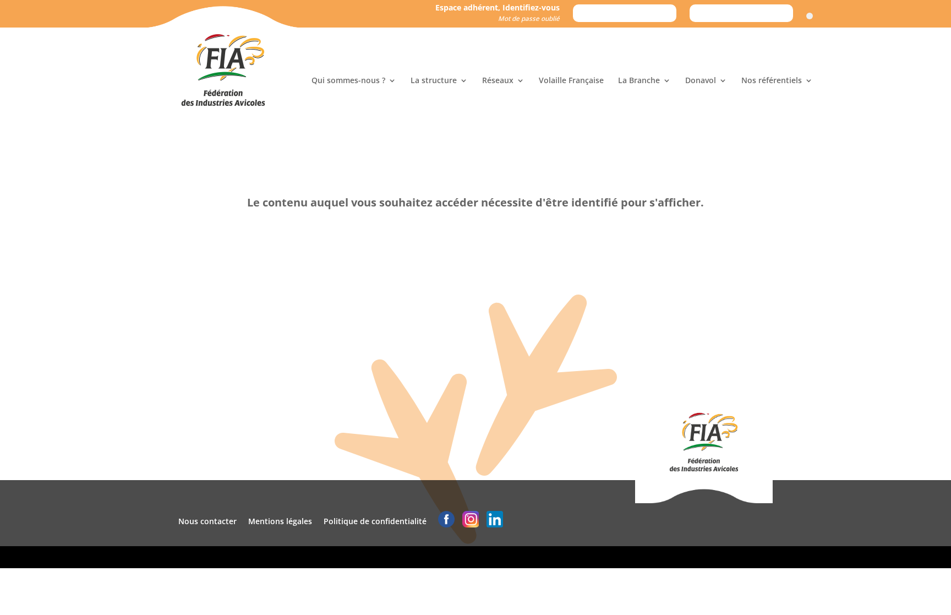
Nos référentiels (771, 81)
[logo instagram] (470, 521)
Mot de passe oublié (529, 18)
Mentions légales (280, 521)
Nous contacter (207, 521)
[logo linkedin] (495, 521)
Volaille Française (571, 81)
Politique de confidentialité (375, 521)
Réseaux (497, 81)
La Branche (639, 81)
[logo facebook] (446, 521)
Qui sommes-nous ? (348, 81)
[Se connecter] (809, 16)
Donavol (700, 81)
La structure (434, 81)
